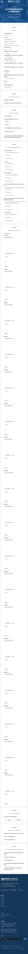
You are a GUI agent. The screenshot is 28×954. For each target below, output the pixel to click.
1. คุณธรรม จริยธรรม (8, 150)
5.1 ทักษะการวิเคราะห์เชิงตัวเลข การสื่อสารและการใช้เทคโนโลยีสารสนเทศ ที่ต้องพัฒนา (15, 202)
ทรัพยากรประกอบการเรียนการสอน (14, 830)
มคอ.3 (6, 83)
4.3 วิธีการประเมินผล (9, 195)
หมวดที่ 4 (14, 144)
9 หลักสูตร (7, 53)
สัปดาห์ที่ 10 (6, 538)
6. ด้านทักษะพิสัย (7, 212)
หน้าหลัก (2, 897)
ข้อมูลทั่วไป (14, 30)
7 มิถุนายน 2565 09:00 (10, 78)
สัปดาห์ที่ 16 (6, 739)
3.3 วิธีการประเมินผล (9, 181)
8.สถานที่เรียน (6, 71)
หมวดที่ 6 (14, 827)
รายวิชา (2, 899)
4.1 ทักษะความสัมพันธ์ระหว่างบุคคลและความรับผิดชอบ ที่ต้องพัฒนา (15, 188)
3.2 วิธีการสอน (8, 178)
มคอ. (2, 904)
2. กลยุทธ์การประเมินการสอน (10, 857)
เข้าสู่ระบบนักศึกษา (6, 946)
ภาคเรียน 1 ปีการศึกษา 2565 (10, 61)
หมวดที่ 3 (14, 110)
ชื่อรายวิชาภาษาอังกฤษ (9, 43)
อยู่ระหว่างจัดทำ (8, 87)
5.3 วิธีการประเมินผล (9, 209)
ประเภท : (5, 81)
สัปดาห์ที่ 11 (6, 571)
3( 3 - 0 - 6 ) (8, 49)
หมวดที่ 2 (14, 94)
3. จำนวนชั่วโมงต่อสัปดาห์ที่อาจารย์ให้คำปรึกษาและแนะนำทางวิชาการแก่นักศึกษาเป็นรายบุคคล (14, 136)
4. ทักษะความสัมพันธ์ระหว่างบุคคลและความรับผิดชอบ (14, 184)
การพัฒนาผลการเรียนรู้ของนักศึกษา (14, 147)
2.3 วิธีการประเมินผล (9, 170)
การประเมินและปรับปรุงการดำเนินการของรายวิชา (14, 849)
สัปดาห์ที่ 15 (6, 706)
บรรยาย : (7, 121)
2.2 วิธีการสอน (8, 166)
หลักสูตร (2, 902)
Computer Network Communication (11, 45)
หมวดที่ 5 (14, 227)
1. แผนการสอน (7, 233)
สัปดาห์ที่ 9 (6, 504)
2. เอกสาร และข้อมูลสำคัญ (9, 836)
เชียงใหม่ (7, 73)
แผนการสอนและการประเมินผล (14, 230)
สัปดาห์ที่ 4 (6, 336)
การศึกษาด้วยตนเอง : (9, 131)
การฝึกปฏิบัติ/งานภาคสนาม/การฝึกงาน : (13, 128)
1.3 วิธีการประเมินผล (9, 158)
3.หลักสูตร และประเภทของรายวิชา (11, 51)
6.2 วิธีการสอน (8, 217)
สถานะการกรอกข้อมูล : (8, 85)
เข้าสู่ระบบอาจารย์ (16, 946)
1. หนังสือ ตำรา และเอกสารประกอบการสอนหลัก (13, 833)
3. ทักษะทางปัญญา (7, 173)
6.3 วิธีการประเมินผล (9, 220)
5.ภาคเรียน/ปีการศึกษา (8, 59)
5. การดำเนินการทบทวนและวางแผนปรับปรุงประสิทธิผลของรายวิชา (13, 868)
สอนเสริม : (7, 124)
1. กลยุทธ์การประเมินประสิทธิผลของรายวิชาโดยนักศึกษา (13, 853)
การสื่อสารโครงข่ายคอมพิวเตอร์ (10, 41)
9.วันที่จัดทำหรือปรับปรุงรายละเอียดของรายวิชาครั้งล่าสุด (13, 75)
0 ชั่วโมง (10, 253)
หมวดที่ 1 (14, 27)
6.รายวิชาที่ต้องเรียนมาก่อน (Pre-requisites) (13, 63)
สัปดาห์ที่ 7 (6, 437)
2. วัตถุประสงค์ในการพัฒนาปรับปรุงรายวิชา (13, 103)
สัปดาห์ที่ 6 (6, 403)
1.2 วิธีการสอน (8, 155)
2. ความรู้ (5, 161)
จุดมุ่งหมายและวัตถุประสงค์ (14, 97)
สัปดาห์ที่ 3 (6, 303)
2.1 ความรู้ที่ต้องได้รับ (9, 163)
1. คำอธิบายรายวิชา (7, 116)
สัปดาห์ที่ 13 (6, 638)
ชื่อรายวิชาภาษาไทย (8, 39)
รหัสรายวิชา (7, 35)
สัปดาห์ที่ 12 (6, 605)
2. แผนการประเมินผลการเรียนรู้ (10, 816)
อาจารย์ (2, 901)
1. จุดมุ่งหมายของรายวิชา (9, 100)
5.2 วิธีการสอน (8, 206)
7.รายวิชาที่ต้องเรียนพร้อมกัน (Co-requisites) (13, 67)
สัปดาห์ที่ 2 (6, 269)
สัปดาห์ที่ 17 (6, 773)
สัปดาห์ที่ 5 (6, 370)
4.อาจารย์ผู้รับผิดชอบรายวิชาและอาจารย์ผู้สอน (13, 55)
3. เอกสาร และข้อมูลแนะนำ (9, 839)
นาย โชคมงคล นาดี (9, 57)
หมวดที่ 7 (14, 846)
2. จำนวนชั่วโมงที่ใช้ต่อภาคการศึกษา (11, 119)
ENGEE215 (6, 37)
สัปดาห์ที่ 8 (6, 470)
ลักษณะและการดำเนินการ (14, 113)
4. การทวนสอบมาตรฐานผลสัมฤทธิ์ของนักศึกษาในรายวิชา (14, 864)
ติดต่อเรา (3, 916)
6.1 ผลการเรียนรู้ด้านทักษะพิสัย (11, 214)
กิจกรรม (6, 256)
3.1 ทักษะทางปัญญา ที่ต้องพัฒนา (11, 175)
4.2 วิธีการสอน (8, 192)
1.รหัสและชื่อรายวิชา (8, 33)
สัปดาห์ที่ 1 (6, 235)
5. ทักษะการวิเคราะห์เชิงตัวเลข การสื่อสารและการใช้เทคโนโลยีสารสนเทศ (14, 199)
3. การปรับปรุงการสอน (8, 860)
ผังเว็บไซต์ (3, 906)
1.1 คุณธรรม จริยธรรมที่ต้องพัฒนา (12, 152)
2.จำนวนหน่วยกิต (7, 47)
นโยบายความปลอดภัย (5, 915)
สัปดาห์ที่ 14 (6, 672)
